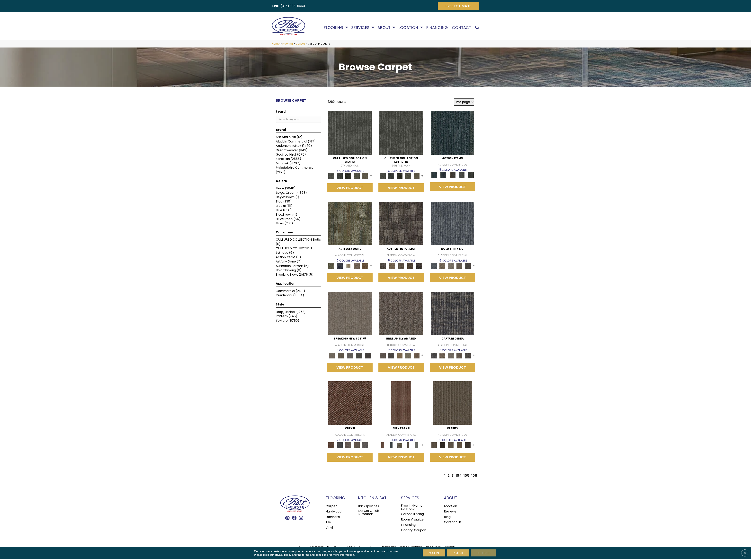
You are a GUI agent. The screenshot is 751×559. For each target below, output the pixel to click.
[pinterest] (287, 518)
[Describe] (451, 445)
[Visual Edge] (401, 223)
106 (474, 475)
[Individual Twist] (401, 265)
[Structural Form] (419, 265)
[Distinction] (365, 176)
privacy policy (283, 554)
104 (459, 475)
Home (276, 44)
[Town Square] (365, 445)
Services (360, 28)
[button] (478, 28)
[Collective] (348, 176)
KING (275, 6)
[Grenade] (442, 265)
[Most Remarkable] (339, 265)
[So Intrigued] (401, 313)
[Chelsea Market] (350, 403)
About (383, 28)
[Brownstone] (452, 175)
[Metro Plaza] (356, 445)
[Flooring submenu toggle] (346, 27)
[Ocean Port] (443, 175)
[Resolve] (452, 403)
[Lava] (451, 265)
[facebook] (294, 518)
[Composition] (356, 176)
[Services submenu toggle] (373, 27)
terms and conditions (315, 554)
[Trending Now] (350, 313)
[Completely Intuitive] (399, 355)
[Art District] (348, 445)
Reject (458, 553)
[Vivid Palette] (365, 265)
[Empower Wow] (408, 355)
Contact (461, 28)
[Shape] (452, 223)
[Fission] (459, 265)
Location (408, 28)
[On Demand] (359, 355)
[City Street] (471, 175)
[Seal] (468, 265)
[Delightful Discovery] (350, 223)
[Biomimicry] (350, 132)
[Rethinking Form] (410, 265)
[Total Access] (368, 355)
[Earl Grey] (462, 175)
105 (466, 475)
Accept (434, 553)
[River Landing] (339, 445)
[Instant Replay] (350, 355)
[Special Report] (341, 355)
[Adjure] (468, 445)
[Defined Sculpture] (392, 265)
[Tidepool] (452, 132)
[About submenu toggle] (393, 27)
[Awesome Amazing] (356, 265)
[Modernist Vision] (348, 265)
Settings (483, 553)
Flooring (333, 28)
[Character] (339, 176)
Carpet (300, 44)
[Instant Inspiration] (416, 355)
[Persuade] (459, 445)
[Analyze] (442, 445)
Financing (437, 28)
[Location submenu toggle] (421, 27)
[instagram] (301, 518)
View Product (349, 187)
